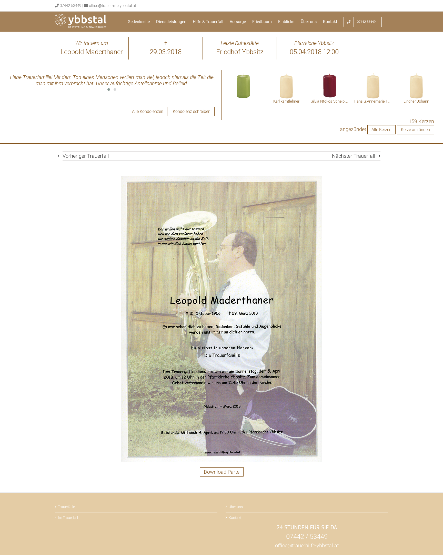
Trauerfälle (66, 507)
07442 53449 (70, 5)
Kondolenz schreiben (191, 111)
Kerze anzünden (415, 129)
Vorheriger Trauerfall (86, 156)
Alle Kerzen (381, 129)
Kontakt (235, 518)
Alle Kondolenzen (147, 111)
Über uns (236, 507)
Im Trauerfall (68, 518)
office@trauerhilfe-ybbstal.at (112, 5)
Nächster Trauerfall (353, 156)
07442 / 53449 (307, 536)
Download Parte (221, 472)
